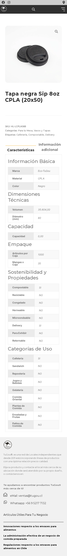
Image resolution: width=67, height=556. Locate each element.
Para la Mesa (25, 130)
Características (20, 150)
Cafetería (21, 134)
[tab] (20, 149)
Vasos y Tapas (42, 130)
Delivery (49, 134)
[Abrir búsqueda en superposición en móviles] (33, 9)
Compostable (36, 134)
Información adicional (49, 147)
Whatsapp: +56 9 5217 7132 (28, 503)
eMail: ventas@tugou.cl (26, 495)
